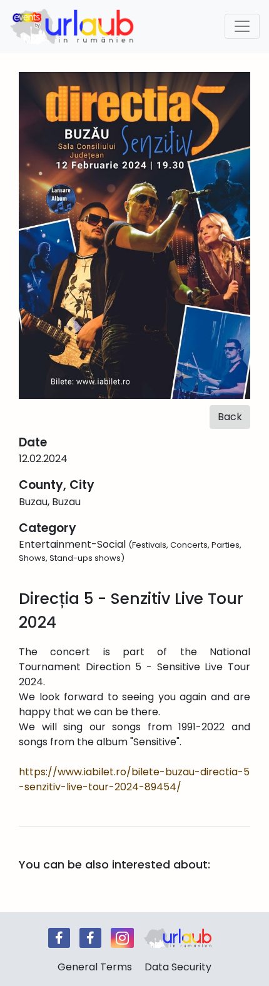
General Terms (95, 967)
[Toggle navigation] (242, 26)
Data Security (178, 967)
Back (230, 417)
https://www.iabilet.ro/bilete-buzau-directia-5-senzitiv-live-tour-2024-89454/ (134, 779)
